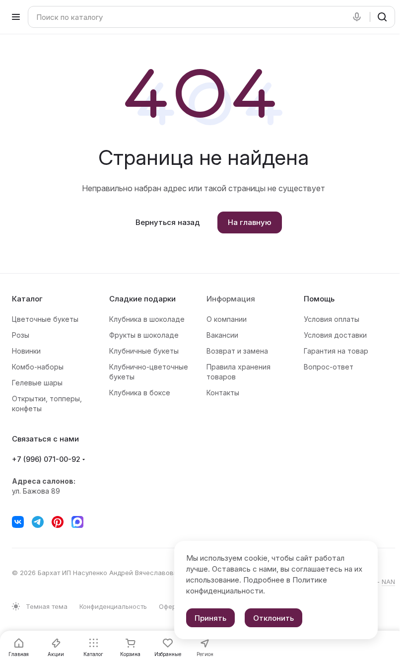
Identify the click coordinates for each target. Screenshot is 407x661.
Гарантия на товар (336, 351)
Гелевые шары (37, 382)
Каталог (27, 298)
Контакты (222, 392)
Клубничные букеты (144, 351)
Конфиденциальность (113, 606)
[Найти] (382, 16)
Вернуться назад (168, 222)
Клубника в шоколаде (147, 319)
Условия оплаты (331, 319)
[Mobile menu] (16, 17)
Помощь (319, 298)
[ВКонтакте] (18, 522)
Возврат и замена (237, 351)
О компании (226, 319)
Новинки (26, 351)
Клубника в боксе (139, 392)
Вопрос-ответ (328, 367)
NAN (388, 582)
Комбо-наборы (38, 367)
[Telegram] (38, 522)
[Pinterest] (58, 522)
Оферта (171, 606)
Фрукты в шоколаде (144, 335)
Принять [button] (210, 618)
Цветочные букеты (45, 319)
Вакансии (222, 335)
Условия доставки (335, 335)
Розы (20, 335)
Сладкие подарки (142, 298)
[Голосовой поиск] (359, 16)
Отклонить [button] (273, 618)
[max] (77, 522)
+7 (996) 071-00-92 (46, 459)
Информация (230, 298)
